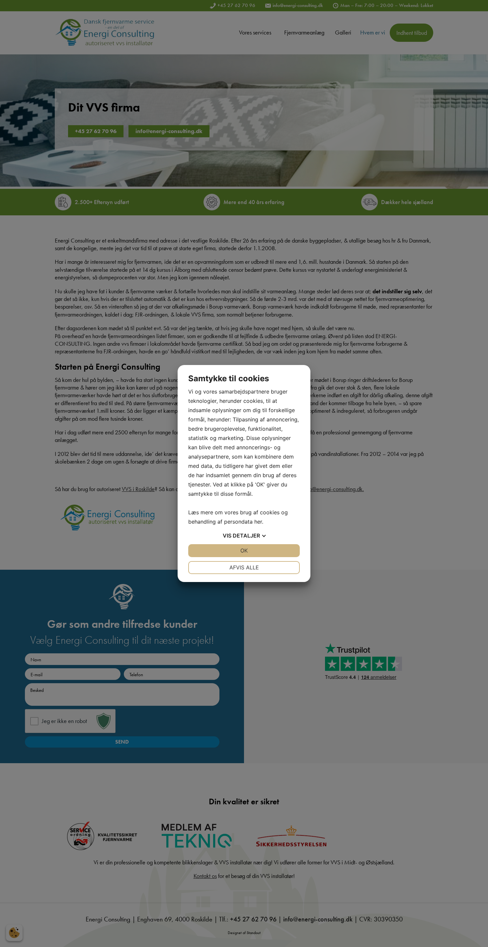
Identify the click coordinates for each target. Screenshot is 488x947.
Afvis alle (244, 567)
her (258, 521)
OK (244, 550)
